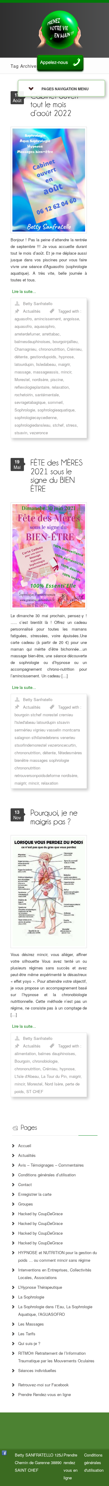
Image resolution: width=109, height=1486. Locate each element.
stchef (58, 425)
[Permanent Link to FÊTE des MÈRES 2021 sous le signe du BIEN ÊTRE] (57, 475)
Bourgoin (22, 1061)
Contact (25, 1184)
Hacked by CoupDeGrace (40, 1213)
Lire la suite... (24, 291)
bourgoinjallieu (65, 341)
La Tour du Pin (54, 1076)
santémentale (47, 394)
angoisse (71, 319)
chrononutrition (51, 349)
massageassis (45, 372)
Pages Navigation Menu (65, 88)
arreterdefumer (27, 334)
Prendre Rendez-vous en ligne (44, 1394)
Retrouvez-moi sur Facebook (43, 1385)
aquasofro (23, 326)
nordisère (40, 379)
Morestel (22, 379)
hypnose (66, 356)
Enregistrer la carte (34, 1194)
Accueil (24, 1145)
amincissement (47, 319)
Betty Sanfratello (37, 303)
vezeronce (39, 432)
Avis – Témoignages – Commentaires (51, 1165)
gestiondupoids (43, 356)
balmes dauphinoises (56, 1053)
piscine (57, 379)
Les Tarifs (26, 1333)
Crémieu (74, 349)
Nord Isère (54, 1084)
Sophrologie (25, 410)
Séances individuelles (37, 1370)
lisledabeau (46, 364)
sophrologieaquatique (56, 410)
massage (23, 372)
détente (21, 356)
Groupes (25, 1204)
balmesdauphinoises (32, 341)
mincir (66, 372)
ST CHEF (34, 1091)
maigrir (64, 364)
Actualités (32, 311)
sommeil (55, 402)
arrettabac (51, 334)
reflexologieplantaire (32, 387)
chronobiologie (45, 1061)
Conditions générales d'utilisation (94, 1462)
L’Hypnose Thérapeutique (40, 1287)
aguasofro (23, 319)
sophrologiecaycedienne (36, 417)
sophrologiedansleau (32, 425)
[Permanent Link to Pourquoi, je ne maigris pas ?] (55, 817)
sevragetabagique (30, 402)
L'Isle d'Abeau (27, 1076)
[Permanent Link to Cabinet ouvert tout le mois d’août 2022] (55, 104)
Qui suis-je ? (29, 1343)
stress (71, 425)
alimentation (25, 1053)
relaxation (60, 387)
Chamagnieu (25, 349)
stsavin (21, 432)
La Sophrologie (31, 1297)
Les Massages (31, 1324)
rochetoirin (24, 394)
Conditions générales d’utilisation (47, 1175)
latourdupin (24, 364)
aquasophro (44, 326)
